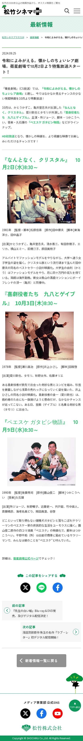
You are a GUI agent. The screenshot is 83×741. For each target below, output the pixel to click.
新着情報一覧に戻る (41, 660)
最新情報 (34, 37)
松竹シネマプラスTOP (13, 37)
